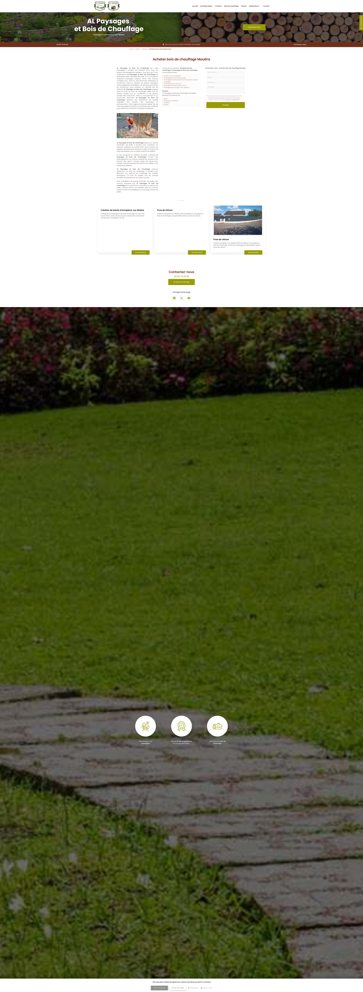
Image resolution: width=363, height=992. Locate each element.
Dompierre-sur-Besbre (171, 101)
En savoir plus (140, 252)
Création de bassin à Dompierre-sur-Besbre (122, 210)
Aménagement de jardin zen (173, 83)
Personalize (194, 988)
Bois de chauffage (231, 6)
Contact (266, 6)
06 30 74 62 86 (62, 44)
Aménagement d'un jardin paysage (175, 78)
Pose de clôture (165, 210)
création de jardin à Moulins (144, 155)
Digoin (166, 99)
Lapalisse (167, 102)
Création (218, 6)
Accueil (195, 6)
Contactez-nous (254, 27)
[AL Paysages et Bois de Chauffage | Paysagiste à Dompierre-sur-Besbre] (107, 6)
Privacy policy (207, 988)
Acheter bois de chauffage (172, 76)
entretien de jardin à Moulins (130, 145)
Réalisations (254, 6)
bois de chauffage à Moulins (141, 171)
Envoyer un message (181, 282)
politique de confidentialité (232, 100)
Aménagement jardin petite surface (175, 85)
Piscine (244, 6)
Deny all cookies (178, 988)
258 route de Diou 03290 (182, 44)
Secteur (138, 49)
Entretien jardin (206, 6)
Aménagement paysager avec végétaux (176, 87)
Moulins (144, 49)
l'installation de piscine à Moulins (133, 181)
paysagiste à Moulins (125, 70)
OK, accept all (160, 988)
